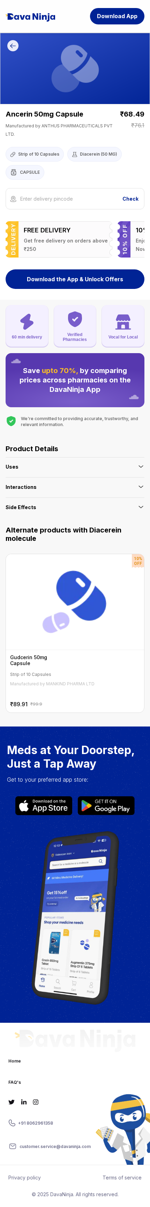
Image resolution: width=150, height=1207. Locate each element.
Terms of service (122, 1177)
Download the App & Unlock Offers (75, 279)
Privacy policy (24, 1177)
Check (130, 199)
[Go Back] (12, 46)
